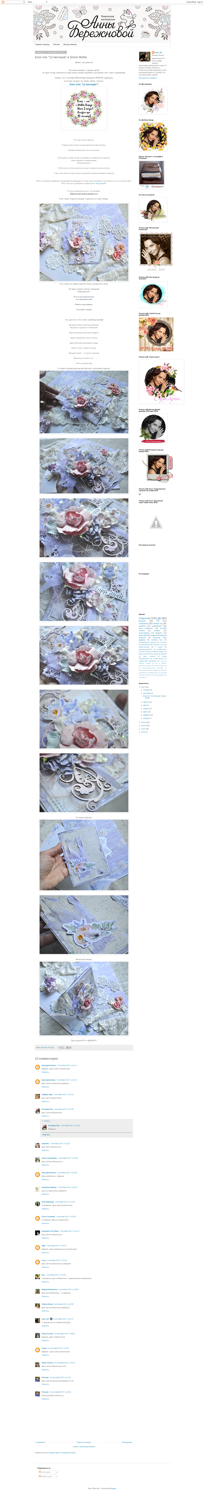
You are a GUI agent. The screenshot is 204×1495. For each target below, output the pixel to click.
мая (145, 705)
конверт (157, 631)
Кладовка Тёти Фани (50, 1231)
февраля (147, 715)
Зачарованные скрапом (147, 642)
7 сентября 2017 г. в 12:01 (65, 1202)
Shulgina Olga (47, 1095)
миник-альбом (158, 658)
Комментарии (46, 1476)
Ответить (45, 1072)
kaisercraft (142, 654)
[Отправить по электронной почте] (59, 1047)
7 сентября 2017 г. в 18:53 (68, 1289)
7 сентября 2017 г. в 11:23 (66, 1080)
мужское (159, 633)
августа (146, 702)
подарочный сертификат (147, 661)
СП (158, 621)
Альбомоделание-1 (145, 649)
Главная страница (42, 44)
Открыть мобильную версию (84, 1447)
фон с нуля (160, 644)
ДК (159, 618)
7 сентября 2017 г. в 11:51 (67, 1187)
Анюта (44, 1348)
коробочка (156, 626)
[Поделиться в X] (65, 1047)
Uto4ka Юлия (47, 1304)
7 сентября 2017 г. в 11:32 (64, 1109)
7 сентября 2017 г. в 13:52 (66, 1217)
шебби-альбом (144, 647)
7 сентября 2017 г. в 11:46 (67, 1173)
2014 (143, 729)
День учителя (149, 656)
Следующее (40, 1442)
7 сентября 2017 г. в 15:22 (57, 1260)
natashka (45, 1144)
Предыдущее (127, 1442)
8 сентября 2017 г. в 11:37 (63, 1319)
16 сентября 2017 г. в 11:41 (60, 1377)
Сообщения (46, 1472)
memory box (157, 640)
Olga (43, 1246)
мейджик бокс (153, 672)
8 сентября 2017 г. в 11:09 (63, 1304)
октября (146, 690)
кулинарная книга (147, 644)
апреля (146, 709)
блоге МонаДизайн (98, 183)
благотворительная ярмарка (148, 670)
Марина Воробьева (49, 1289)
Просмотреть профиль (148, 78)
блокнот (142, 621)
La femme (163, 642)
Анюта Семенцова (49, 1158)
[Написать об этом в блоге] (62, 1047)
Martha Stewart (158, 651)
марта (145, 712)
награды (141, 677)
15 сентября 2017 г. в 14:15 (64, 1363)
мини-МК (163, 654)
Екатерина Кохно (49, 1080)
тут (96, 194)
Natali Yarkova (47, 1363)
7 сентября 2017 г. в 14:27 (69, 1231)
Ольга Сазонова (48, 1217)
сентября (147, 693)
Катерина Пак (47, 1109)
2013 (143, 732)
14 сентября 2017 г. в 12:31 (58, 1348)
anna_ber (45, 1319)
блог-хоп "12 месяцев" (84, 84)
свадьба (154, 635)
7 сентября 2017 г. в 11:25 (63, 1095)
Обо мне (56, 44)
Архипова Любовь (49, 1187)
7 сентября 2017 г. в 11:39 (68, 1158)
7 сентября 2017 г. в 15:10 (56, 1246)
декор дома (143, 635)
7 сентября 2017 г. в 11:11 (67, 1065)
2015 (143, 726)
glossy (149, 665)
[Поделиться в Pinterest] (70, 1047)
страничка (143, 623)
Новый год (157, 623)
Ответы (47, 1121)
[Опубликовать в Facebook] (67, 1047)
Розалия (45, 1377)
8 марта (159, 647)
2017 (143, 687)
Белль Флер (153, 654)
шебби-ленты (162, 649)
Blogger (113, 1488)
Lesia (44, 1260)
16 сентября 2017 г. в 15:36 (60, 1392)
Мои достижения (70, 44)
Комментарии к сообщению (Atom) (62, 1453)
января (146, 718)
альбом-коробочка (160, 665)
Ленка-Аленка (47, 1334)
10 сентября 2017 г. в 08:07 (64, 1334)
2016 (143, 722)
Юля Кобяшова (48, 1202)
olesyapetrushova (49, 1065)
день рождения (146, 628)
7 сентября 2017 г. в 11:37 (70, 1126)
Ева (43, 1275)
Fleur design (145, 651)
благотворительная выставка (152, 668)
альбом (142, 626)
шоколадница (144, 633)
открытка (144, 618)
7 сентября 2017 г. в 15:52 (56, 1275)
